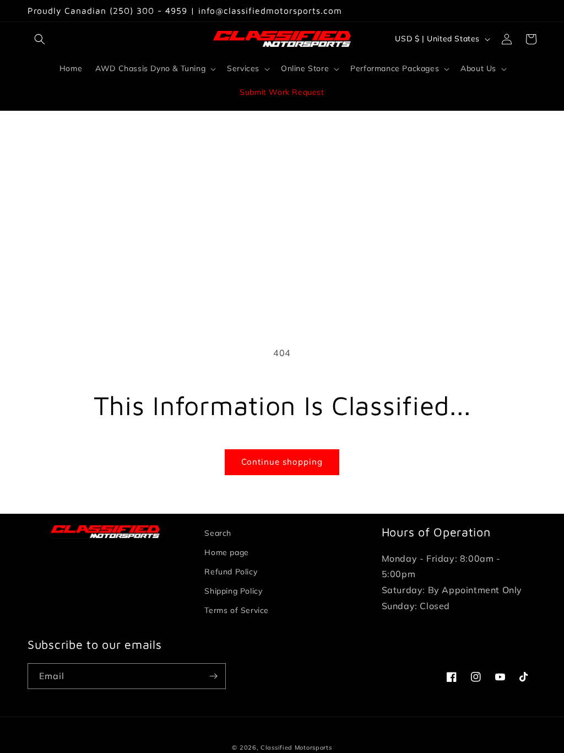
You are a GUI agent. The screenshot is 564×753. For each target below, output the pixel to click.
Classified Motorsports (296, 747)
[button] (40, 39)
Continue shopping (282, 461)
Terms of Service (236, 610)
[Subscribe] (213, 676)
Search (217, 533)
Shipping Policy (233, 591)
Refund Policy (230, 572)
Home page (226, 552)
